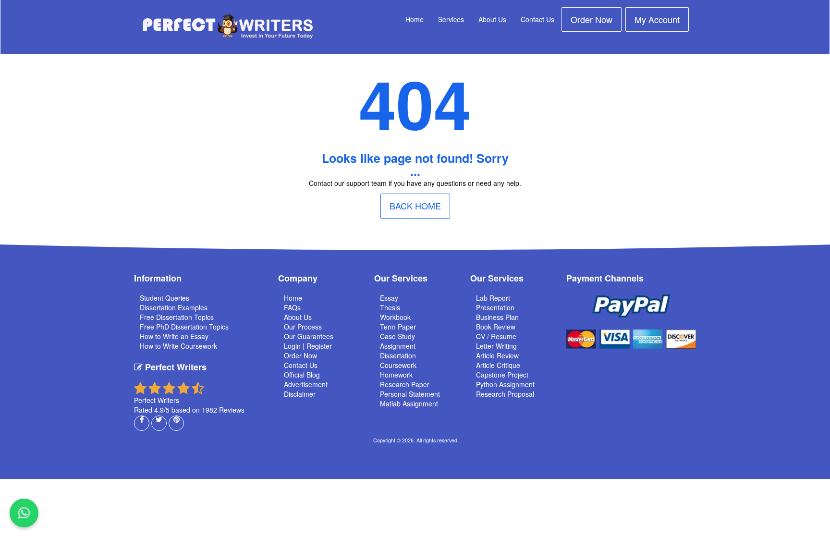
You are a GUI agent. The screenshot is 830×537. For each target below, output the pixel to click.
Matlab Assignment (409, 403)
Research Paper (404, 384)
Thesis (390, 307)
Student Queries (164, 298)
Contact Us (537, 19)
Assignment (397, 346)
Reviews (231, 410)
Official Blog (302, 374)
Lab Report (493, 298)
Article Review (497, 355)
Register (319, 346)
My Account (657, 19)
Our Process (303, 326)
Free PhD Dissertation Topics (184, 326)
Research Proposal (505, 394)
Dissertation (398, 355)
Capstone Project (502, 374)
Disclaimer (300, 394)
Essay (389, 298)
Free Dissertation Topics (177, 317)
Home (414, 19)
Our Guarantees (308, 336)
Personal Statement (410, 394)
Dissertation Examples (174, 307)
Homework (396, 374)
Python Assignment (505, 384)
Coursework (398, 365)
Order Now (591, 19)
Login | (295, 346)
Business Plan (497, 317)
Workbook (395, 317)
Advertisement (306, 384)
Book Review (495, 326)
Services (451, 19)
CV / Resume (496, 336)
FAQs (292, 307)
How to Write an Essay (174, 336)
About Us (492, 19)
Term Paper (398, 326)
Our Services (400, 278)
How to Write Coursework (178, 346)
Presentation (495, 307)
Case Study (397, 336)
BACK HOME (415, 205)
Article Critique (498, 365)
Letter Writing (496, 346)
